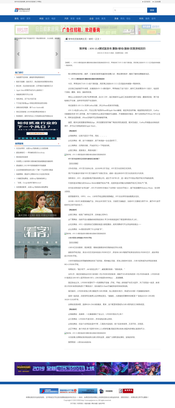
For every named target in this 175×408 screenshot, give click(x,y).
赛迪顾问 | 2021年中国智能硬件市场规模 (30, 165)
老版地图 (87, 403)
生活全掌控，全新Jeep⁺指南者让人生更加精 (31, 148)
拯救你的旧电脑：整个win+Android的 (29, 107)
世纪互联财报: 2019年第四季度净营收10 (30, 112)
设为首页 (147, 2)
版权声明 (102, 403)
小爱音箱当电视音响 (84, 342)
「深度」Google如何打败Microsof (27, 183)
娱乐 (47, 18)
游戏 (97, 18)
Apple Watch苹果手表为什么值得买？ (29, 90)
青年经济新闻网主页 (77, 39)
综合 (128, 18)
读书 (153, 18)
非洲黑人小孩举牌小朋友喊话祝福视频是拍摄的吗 (33, 161)
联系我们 (80, 403)
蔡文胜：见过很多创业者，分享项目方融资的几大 (33, 86)
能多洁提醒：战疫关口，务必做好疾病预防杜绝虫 (33, 82)
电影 (54, 18)
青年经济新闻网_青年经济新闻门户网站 (27, 2)
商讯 (122, 18)
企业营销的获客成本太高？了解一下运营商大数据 (33, 170)
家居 (72, 18)
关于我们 (73, 403)
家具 (103, 18)
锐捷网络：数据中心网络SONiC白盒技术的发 (31, 174)
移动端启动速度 (21, 157)
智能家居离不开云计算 (23, 94)
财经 (22, 18)
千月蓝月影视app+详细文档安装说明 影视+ (31, 103)
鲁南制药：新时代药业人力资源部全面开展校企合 (33, 116)
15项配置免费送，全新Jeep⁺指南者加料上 (30, 178)
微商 (147, 18)
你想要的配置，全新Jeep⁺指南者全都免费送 (31, 187)
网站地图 (94, 403)
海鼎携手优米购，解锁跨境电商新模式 (29, 77)
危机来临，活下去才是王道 (25, 99)
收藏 (78, 18)
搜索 (152, 10)
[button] (17, 53)
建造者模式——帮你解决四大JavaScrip (29, 153)
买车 (29, 18)
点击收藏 (157, 2)
